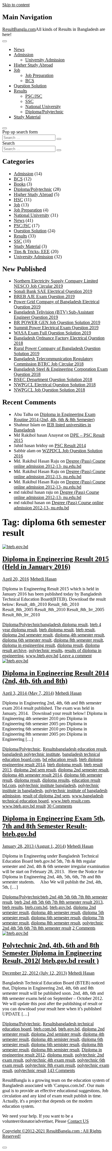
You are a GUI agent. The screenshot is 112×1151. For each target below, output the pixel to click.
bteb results (12, 907)
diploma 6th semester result (26, 640)
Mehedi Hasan (43, 579)
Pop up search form (20, 131)
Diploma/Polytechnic (44, 111)
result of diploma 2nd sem (46, 795)
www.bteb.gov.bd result (24, 806)
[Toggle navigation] (4, 41)
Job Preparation (39, 75)
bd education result (60, 759)
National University (43, 106)
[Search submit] (59, 139)
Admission (23, 54)
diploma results (55, 780)
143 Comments (61, 1070)
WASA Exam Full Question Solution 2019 (52, 332)
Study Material (27, 116)
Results (20, 90)
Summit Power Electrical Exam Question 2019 (56, 327)
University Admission (45, 59)
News (19, 49)
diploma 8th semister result (55, 1049)
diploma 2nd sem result (35, 769)
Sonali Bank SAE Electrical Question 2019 (53, 291)
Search (8, 143)
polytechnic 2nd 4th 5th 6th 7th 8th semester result (52, 925)
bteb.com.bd (36, 907)
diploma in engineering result (28, 645)
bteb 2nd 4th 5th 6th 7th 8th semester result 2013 (58, 902)
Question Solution (30, 85)
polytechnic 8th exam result (50, 1065)
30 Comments (59, 806)
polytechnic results (45, 650)
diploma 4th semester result (79, 634)
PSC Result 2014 (70, 445)
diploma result (70, 645)
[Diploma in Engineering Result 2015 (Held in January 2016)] (15, 546)
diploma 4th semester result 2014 (32, 775)
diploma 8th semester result (78, 640)
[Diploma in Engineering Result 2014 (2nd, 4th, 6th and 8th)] (15, 660)
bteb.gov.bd (60, 907)
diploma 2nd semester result (27, 634)
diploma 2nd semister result (55, 1034)
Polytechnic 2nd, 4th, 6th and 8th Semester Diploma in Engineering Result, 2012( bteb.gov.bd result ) (52, 952)
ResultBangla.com (19, 29)
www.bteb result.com (70, 800)
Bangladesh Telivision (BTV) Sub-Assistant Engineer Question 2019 (54, 315)
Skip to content (16, 4)
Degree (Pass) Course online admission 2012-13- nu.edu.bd (59, 464)
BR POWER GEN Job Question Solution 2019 (57, 322)
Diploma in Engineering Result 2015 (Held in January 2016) (55, 562)
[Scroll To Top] (4, 1147)
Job (17, 70)
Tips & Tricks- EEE (32, 251)
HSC (18, 199)
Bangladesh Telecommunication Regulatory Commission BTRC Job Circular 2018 (53, 361)
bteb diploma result (56, 629)
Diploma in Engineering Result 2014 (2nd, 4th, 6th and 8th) (55, 677)
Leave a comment (75, 655)
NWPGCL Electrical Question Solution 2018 (55, 384)
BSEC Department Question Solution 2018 (53, 379)
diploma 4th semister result (55, 1039)
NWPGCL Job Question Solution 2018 (49, 389)
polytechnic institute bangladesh (47, 785)
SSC (29, 101)
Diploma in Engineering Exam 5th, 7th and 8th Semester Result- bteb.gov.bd (53, 826)
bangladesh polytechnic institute (31, 754)
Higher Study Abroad (33, 65)
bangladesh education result (81, 749)
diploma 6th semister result (55, 1044)
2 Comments (83, 928)
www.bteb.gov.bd (42, 655)
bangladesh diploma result (64, 624)
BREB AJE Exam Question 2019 (44, 296)
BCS (29, 80)
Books (20, 184)
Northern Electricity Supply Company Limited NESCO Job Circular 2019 (56, 283)
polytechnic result (30, 1070)
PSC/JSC (33, 96)
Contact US (78, 1121)
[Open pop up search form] (4, 128)
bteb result (85, 629)
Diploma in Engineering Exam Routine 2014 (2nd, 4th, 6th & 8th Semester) (54, 417)
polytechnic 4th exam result (50, 1060)
